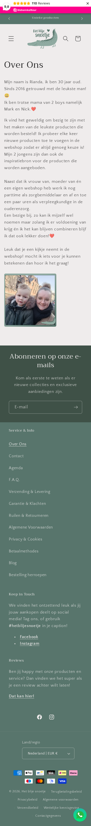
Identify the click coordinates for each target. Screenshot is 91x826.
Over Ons (18, 444)
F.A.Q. (14, 480)
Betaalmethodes (24, 551)
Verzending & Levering (29, 492)
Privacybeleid (28, 799)
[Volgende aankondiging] (82, 18)
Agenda (16, 468)
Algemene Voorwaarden (31, 527)
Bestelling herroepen (28, 575)
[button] (11, 39)
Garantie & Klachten (27, 504)
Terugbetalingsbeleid (66, 791)
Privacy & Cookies (25, 539)
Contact (16, 456)
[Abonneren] (76, 407)
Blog (13, 563)
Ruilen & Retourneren (29, 515)
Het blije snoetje (34, 791)
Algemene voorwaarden (61, 799)
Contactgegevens (48, 816)
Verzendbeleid (27, 808)
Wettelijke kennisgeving (61, 808)
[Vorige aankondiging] (9, 18)
